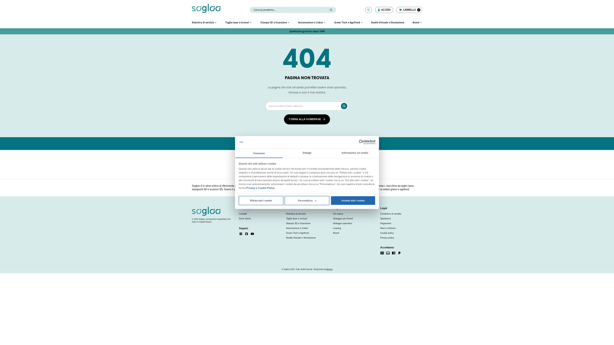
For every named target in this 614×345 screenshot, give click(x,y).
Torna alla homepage (304, 119)
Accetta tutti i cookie (353, 200)
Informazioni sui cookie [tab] (355, 152)
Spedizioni (385, 218)
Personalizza (305, 200)
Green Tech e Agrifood (297, 233)
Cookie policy (387, 233)
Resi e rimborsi (387, 228)
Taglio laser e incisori (296, 218)
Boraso (329, 269)
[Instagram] (241, 234)
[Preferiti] (368, 10)
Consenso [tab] (259, 153)
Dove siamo (245, 218)
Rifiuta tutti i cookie (261, 200)
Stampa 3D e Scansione (298, 223)
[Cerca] (344, 106)
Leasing (337, 228)
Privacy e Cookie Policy (260, 187)
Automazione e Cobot (297, 228)
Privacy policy (387, 237)
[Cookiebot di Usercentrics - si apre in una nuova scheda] (361, 142)
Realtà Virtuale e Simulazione (301, 237)
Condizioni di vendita (390, 213)
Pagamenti (385, 223)
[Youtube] (252, 234)
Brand (336, 233)
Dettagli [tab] (307, 152)
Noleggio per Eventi (343, 218)
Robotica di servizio (296, 213)
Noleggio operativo (342, 223)
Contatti (243, 213)
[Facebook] (246, 234)
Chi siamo (338, 213)
